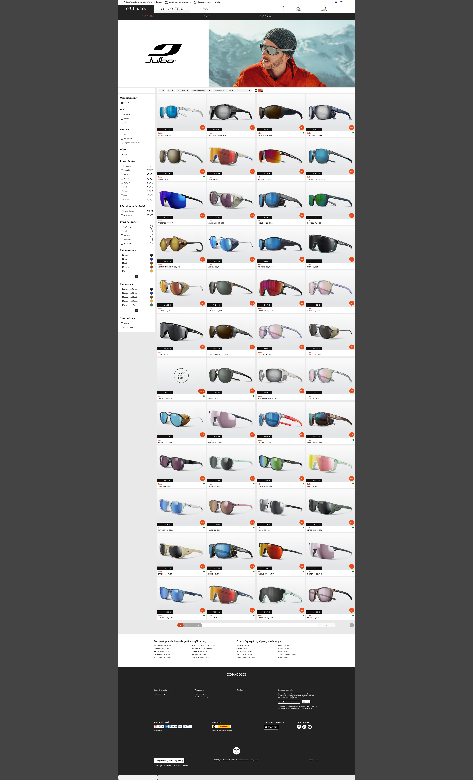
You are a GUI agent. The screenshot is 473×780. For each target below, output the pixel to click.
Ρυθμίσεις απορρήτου (161, 694)
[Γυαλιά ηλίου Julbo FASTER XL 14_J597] (181, 199)
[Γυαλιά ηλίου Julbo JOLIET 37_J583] (231, 462)
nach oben (313, 760)
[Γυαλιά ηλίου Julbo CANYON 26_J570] (281, 331)
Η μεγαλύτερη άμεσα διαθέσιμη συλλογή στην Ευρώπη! (144, 2)
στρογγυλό (126, 174)
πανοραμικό (127, 166)
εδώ (310, 709)
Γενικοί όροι (158, 766)
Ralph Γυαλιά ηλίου (199, 654)
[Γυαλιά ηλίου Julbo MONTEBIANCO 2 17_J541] (281, 375)
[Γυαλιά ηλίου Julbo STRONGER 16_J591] (330, 506)
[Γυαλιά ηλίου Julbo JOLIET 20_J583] (231, 506)
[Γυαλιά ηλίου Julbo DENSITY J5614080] (181, 375)
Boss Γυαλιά (283, 651)
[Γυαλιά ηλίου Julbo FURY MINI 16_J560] (281, 594)
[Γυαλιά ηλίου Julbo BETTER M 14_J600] (181, 462)
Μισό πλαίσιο (127, 215)
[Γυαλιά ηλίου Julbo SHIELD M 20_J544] (281, 199)
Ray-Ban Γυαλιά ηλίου (162, 645)
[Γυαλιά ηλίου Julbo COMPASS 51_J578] (231, 287)
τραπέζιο (126, 178)
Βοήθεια (239, 690)
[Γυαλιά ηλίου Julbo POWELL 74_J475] (181, 111)
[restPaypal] (173, 726)
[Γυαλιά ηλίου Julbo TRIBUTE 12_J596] (330, 331)
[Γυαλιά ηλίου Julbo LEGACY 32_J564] (231, 243)
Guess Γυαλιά (283, 648)
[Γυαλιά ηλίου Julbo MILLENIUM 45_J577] (231, 199)
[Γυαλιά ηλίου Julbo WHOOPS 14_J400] (281, 111)
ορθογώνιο (127, 170)
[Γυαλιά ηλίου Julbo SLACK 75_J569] (330, 287)
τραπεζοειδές (127, 244)
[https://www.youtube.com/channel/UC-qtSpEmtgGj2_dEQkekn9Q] (310, 727)
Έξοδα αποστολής (201, 697)
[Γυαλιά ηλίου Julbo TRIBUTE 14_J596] (181, 419)
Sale (124, 134)
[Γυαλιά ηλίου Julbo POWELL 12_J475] (330, 199)
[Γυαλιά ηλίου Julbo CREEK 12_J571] (181, 155)
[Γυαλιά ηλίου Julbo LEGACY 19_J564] (181, 287)
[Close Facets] (136, 90)
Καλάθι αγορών (324, 10)
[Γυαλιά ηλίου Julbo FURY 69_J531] (181, 331)
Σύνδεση (298, 10)
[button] (136, 9)
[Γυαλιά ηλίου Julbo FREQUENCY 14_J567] (281, 550)
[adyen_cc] (156, 726)
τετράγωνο (127, 239)
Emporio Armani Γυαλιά (246, 657)
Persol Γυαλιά (283, 645)
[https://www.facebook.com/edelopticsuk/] (299, 727)
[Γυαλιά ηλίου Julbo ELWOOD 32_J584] (181, 594)
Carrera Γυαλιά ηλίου (162, 654)
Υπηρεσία (199, 690)
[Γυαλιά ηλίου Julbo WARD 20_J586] (281, 506)
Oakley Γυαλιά (242, 648)
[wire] (187, 726)
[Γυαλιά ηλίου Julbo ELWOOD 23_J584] (281, 462)
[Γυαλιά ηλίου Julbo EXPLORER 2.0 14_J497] (231, 111)
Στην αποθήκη (128, 139)
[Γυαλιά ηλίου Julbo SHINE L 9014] (231, 375)
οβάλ (125, 231)
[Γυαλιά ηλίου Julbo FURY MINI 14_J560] (281, 287)
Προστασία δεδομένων (171, 766)
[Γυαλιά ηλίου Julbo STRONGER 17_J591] (181, 550)
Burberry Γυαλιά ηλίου (200, 657)
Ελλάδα (340, 2)
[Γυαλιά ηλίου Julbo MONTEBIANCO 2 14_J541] (231, 331)
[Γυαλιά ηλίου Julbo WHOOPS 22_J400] (281, 243)
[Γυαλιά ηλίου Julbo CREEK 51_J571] (330, 594)
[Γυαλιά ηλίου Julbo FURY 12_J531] (231, 594)
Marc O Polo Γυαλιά (244, 654)
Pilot (125, 187)
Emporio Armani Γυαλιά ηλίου (203, 645)
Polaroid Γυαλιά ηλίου (162, 657)
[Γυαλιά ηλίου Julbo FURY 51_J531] (231, 155)
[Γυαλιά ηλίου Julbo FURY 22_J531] (330, 243)
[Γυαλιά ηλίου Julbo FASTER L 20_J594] (231, 419)
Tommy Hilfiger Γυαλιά (287, 654)
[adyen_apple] (180, 726)
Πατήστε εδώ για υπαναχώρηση (169, 760)
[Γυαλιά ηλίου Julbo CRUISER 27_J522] (281, 419)
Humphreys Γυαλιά (244, 651)
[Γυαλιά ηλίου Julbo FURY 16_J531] (330, 462)
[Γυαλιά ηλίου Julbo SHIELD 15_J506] (231, 550)
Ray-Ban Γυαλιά (242, 645)
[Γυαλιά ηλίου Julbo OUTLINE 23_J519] (281, 155)
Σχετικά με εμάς (160, 690)
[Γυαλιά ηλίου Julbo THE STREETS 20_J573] (330, 155)
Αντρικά (126, 119)
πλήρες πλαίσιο (128, 211)
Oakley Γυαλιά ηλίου (161, 648)
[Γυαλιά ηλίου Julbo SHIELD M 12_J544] (330, 111)
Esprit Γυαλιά (283, 657)
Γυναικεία (126, 114)
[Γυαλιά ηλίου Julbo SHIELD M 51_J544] (330, 419)
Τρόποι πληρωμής (201, 694)
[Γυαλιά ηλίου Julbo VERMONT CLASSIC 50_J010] (181, 243)
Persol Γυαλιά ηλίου (161, 651)
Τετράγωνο (127, 183)
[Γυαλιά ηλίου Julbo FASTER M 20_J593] (330, 550)
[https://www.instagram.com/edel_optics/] (304, 727)
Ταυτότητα (184, 766)
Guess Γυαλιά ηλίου (199, 651)
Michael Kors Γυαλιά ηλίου (202, 648)
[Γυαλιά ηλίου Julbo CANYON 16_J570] (330, 375)
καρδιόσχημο (127, 227)
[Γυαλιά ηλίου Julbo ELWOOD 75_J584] (181, 506)
